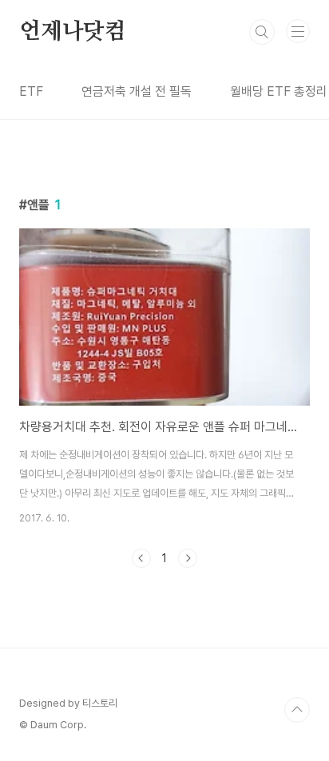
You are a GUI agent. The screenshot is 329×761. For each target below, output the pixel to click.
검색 (262, 32)
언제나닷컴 (72, 32)
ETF (31, 91)
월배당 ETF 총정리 (278, 91)
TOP (297, 710)
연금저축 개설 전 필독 (136, 91)
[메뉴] (298, 31)
